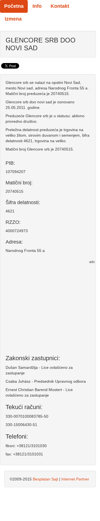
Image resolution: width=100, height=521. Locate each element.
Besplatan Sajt (45, 479)
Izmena (13, 19)
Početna (14, 6)
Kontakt (60, 6)
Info (37, 6)
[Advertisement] (48, 306)
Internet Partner (75, 479)
